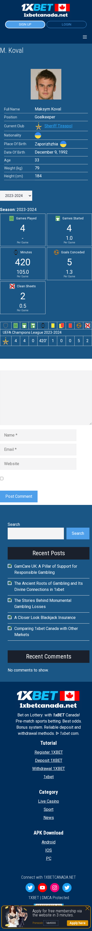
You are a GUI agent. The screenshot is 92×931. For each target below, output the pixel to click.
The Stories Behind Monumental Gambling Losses (42, 603)
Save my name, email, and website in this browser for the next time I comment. (41, 478)
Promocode (37, 923)
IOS (48, 850)
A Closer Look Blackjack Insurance (45, 617)
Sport (48, 809)
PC (48, 858)
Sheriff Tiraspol (58, 125)
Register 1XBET (48, 752)
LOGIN (66, 24)
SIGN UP (25, 24)
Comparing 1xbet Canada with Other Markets (46, 631)
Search (14, 524)
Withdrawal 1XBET (48, 768)
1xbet (48, 776)
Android (48, 842)
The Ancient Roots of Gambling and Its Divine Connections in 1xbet (48, 586)
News (48, 817)
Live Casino (48, 801)
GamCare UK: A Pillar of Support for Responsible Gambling (45, 569)
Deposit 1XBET (48, 760)
